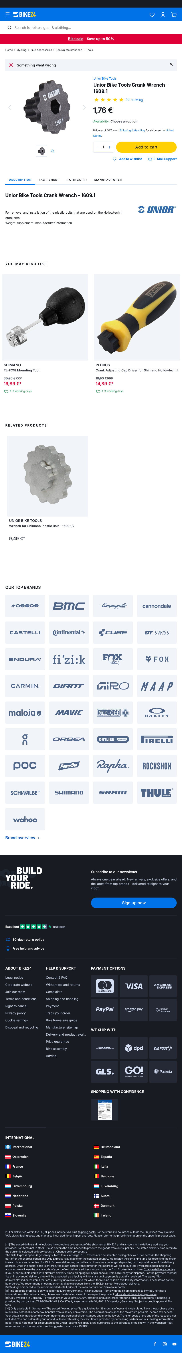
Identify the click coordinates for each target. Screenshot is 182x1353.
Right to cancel (16, 1006)
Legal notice (14, 977)
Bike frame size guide (61, 1020)
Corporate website (18, 984)
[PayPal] (104, 1010)
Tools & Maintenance (69, 50)
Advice (51, 1056)
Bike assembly (56, 1048)
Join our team (15, 992)
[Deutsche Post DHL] (104, 1048)
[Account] (163, 15)
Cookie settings (16, 1020)
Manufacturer (108, 179)
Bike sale (75, 38)
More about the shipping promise (135, 1294)
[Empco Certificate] (104, 1110)
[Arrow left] (11, 476)
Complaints (54, 992)
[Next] (84, 107)
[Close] (171, 64)
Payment (52, 1006)
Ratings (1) (77, 179)
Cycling (21, 50)
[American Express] (163, 986)
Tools (89, 50)
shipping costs (86, 1232)
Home (9, 50)
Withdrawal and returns (63, 984)
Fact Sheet (49, 179)
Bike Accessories (41, 50)
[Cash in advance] (163, 1010)
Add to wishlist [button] (130, 159)
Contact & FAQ (56, 977)
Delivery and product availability (66, 1034)
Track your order (58, 1013)
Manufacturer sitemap (62, 1027)
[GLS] (104, 1072)
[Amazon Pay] (133, 1010)
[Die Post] (163, 1048)
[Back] (9, 107)
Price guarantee (57, 1041)
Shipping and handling (62, 999)
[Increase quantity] (109, 147)
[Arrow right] (83, 476)
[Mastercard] (104, 986)
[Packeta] (163, 1072)
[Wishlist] (152, 15)
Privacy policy (15, 1013)
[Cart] (174, 15)
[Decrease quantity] (98, 147)
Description (20, 179)
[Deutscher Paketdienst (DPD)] (133, 1048)
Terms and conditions (20, 999)
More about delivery (126, 1283)
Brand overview (20, 837)
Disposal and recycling (21, 1027)
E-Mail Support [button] (165, 158)
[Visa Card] (133, 986)
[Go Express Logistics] (133, 1072)
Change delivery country (71, 1251)
